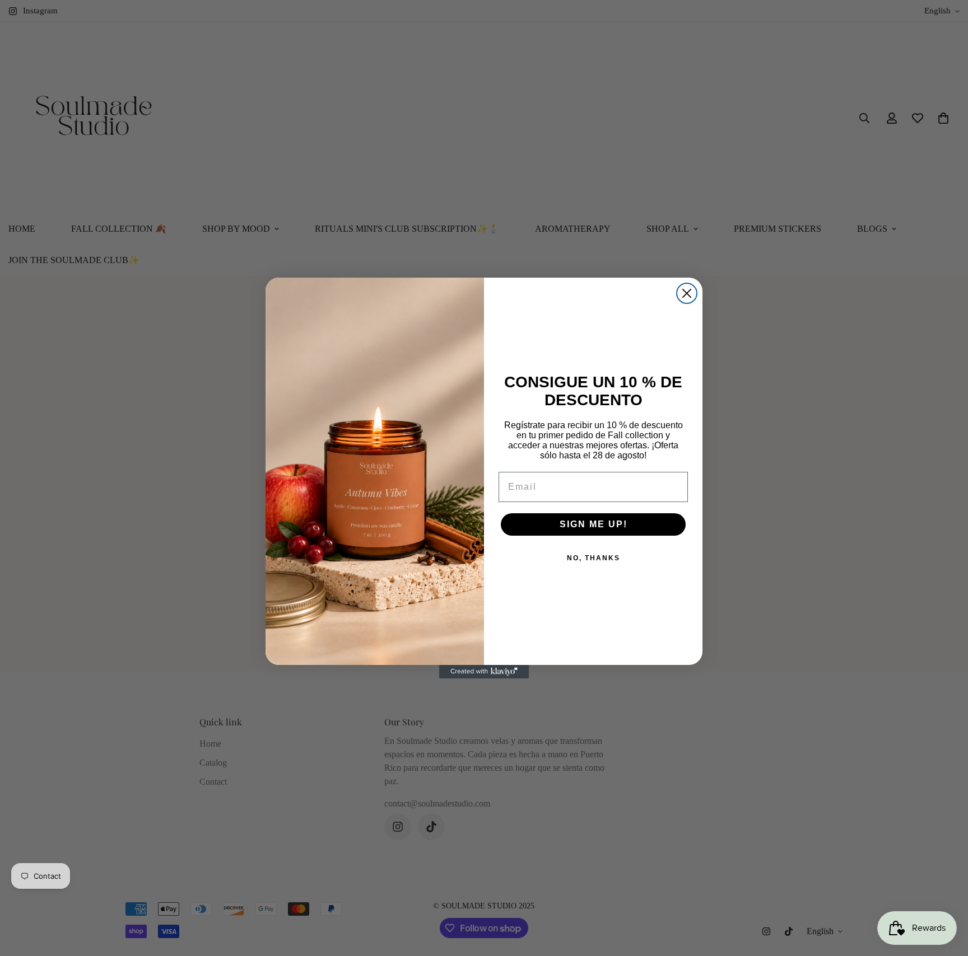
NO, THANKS (593, 558)
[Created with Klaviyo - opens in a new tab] (484, 671)
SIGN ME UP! (593, 524)
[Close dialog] (687, 293)
